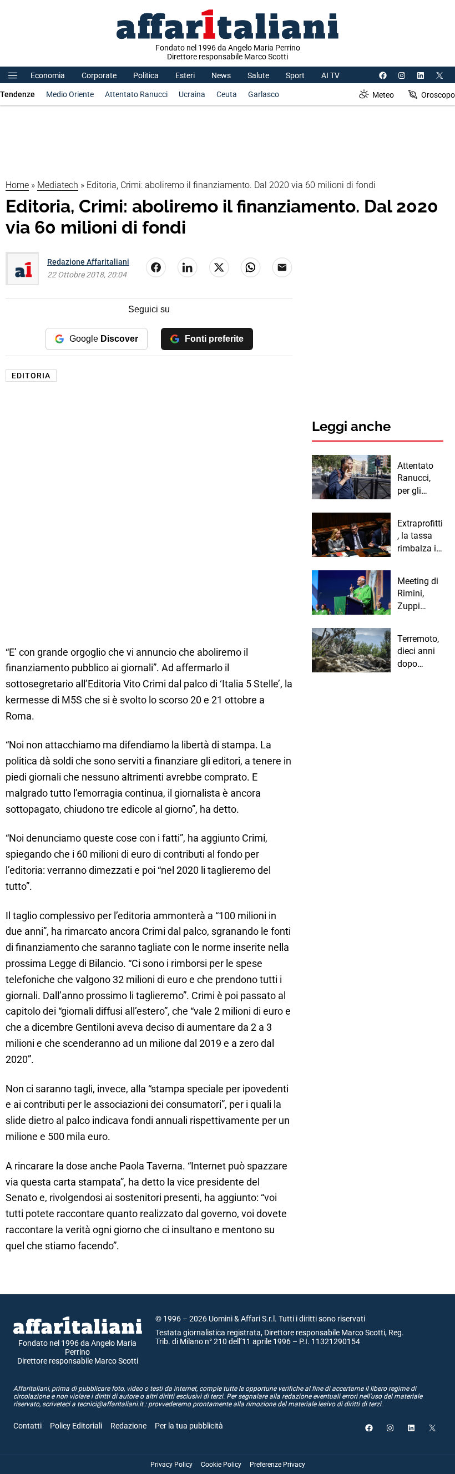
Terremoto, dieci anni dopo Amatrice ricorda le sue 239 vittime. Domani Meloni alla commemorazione (419, 652)
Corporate (99, 75)
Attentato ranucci (136, 94)
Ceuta (226, 94)
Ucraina (192, 94)
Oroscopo (438, 94)
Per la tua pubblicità (189, 1425)
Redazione (128, 1425)
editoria (31, 375)
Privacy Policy (171, 1464)
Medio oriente (70, 94)
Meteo (383, 94)
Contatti (27, 1425)
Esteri (185, 75)
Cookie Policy (221, 1464)
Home (17, 185)
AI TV (330, 75)
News (221, 75)
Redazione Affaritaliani (88, 261)
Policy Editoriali (76, 1425)
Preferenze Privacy (277, 1464)
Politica (146, 75)
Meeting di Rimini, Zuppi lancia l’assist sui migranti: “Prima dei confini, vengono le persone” (418, 594)
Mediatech (57, 185)
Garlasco (263, 94)
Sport (295, 75)
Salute (258, 75)
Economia (48, 75)
